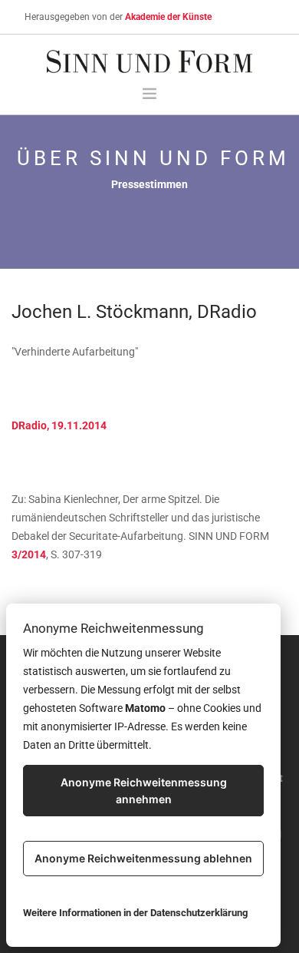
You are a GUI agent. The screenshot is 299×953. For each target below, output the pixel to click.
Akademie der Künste (168, 17)
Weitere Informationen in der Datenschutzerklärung (135, 912)
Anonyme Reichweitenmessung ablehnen (143, 858)
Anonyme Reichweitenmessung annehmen (144, 791)
